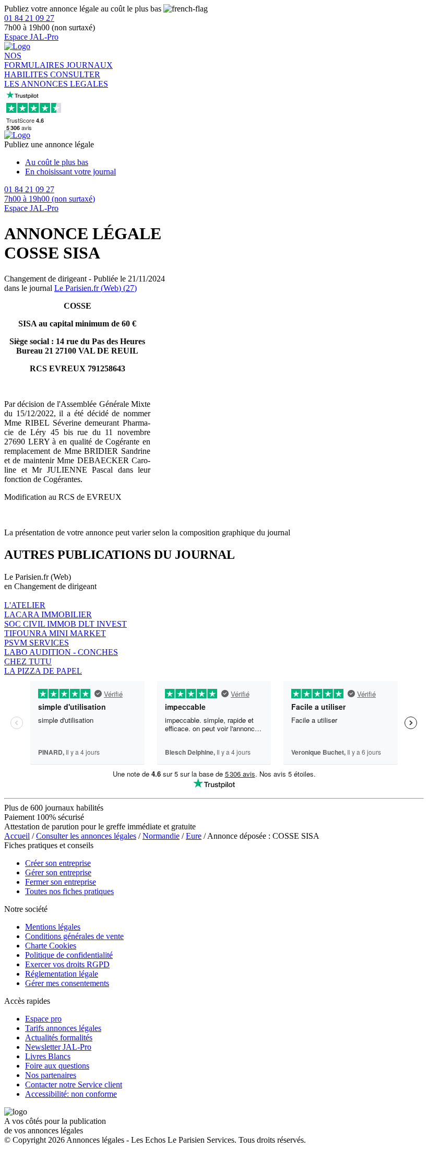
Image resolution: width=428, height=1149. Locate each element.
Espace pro (43, 1018)
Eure (193, 835)
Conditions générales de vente (74, 936)
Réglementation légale (61, 973)
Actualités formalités (58, 1037)
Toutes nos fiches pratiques (69, 891)
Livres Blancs (47, 1056)
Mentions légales (52, 926)
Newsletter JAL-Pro (58, 1046)
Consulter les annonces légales (86, 835)
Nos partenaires (50, 1075)
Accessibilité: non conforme (71, 1093)
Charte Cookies (50, 945)
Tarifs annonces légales (63, 1028)
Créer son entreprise (58, 863)
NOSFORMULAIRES (35, 60)
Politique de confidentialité (69, 955)
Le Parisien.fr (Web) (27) (95, 288)
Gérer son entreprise (58, 872)
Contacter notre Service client (73, 1084)
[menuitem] (224, 162)
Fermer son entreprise (60, 881)
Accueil (17, 835)
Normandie (161, 835)
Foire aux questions (57, 1065)
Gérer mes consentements (67, 983)
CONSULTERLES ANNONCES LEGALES (56, 79)
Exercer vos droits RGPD (67, 964)
